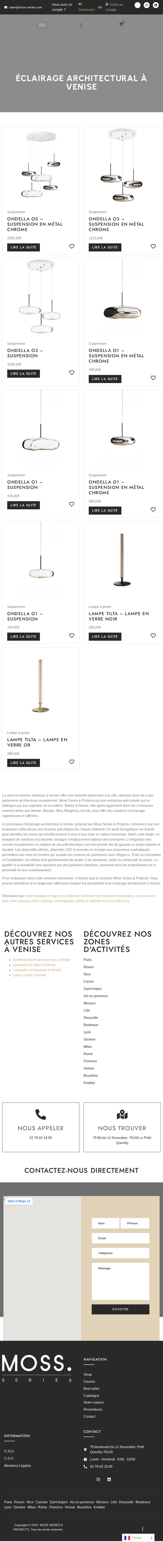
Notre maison (94, 1402)
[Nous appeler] (40, 1114)
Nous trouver (122, 1128)
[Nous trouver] (122, 1114)
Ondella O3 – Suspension (25, 353)
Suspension (16, 212)
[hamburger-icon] (42, 25)
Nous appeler (41, 1128)
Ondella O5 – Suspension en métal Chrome (35, 224)
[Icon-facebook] (138, 5)
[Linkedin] (156, 5)
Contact (89, 1416)
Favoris (89, 1381)
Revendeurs (93, 1409)
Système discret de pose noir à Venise (41, 960)
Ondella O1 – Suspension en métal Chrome (116, 355)
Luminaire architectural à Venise (37, 970)
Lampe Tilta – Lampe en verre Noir (119, 616)
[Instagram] (147, 5)
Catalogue (91, 1395)
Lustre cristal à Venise (29, 975)
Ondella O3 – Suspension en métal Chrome (116, 224)
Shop (88, 1374)
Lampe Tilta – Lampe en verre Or (37, 742)
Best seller (92, 1388)
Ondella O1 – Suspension (25, 485)
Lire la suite (24, 247)
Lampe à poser (100, 607)
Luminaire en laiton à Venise (34, 965)
